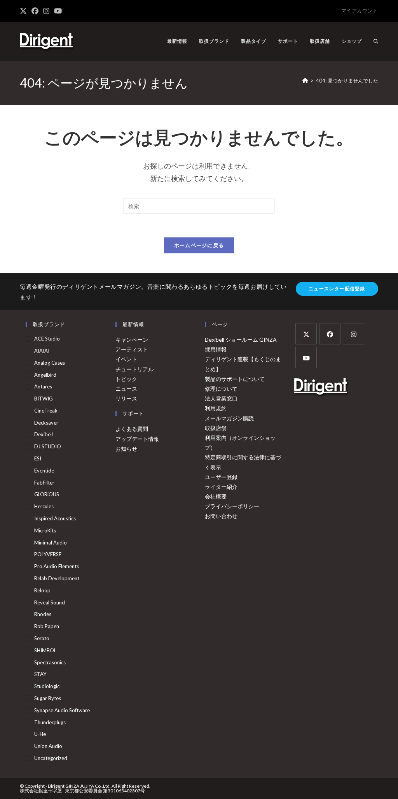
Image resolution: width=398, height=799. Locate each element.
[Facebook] (329, 333)
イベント (126, 359)
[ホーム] (305, 80)
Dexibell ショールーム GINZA (241, 339)
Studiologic (46, 686)
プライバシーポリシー (232, 506)
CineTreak (46, 410)
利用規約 (216, 408)
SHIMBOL (45, 650)
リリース (126, 398)
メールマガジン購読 (229, 418)
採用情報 (216, 349)
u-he (40, 734)
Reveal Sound (49, 602)
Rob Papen (46, 626)
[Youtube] (306, 357)
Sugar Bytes (47, 698)
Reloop (42, 590)
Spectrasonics (50, 662)
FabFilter (44, 482)
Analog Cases (49, 363)
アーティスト (131, 349)
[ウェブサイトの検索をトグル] (376, 41)
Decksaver (46, 423)
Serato (41, 638)
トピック (126, 379)
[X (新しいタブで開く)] (24, 11)
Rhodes (42, 614)
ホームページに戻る (199, 245)
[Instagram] (353, 333)
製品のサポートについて (235, 379)
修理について (221, 388)
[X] (306, 333)
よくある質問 (131, 428)
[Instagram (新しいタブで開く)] (46, 11)
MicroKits (45, 530)
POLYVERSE (47, 554)
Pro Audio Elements (56, 566)
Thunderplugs (50, 722)
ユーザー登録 (221, 477)
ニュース (126, 388)
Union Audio (48, 746)
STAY (40, 674)
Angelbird (45, 375)
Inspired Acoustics (55, 518)
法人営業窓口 (221, 398)
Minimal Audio (50, 542)
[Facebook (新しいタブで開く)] (35, 11)
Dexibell (43, 434)
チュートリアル (134, 369)
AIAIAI (41, 351)
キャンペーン (131, 339)
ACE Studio (47, 338)
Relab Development (56, 578)
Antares (43, 386)
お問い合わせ (221, 516)
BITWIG (43, 398)
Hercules (44, 506)
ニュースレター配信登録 (337, 289)
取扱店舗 (216, 428)
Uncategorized (50, 758)
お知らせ (126, 448)
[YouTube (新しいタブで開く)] (58, 11)
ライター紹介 (221, 486)
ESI (37, 458)
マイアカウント (359, 10)
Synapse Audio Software (62, 710)
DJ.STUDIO (47, 446)
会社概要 (216, 496)
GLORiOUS (46, 494)
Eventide (44, 470)
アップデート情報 (137, 438)
